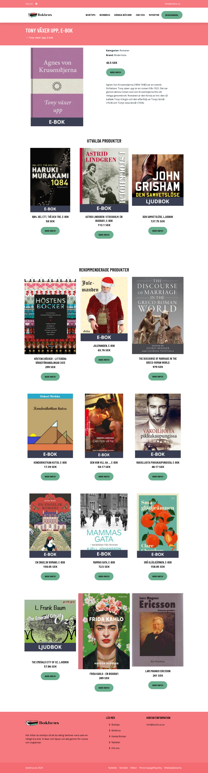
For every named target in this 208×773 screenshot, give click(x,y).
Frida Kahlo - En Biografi (104, 673)
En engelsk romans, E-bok (50, 562)
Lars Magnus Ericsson (158, 671)
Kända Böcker (123, 15)
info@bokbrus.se (172, 3)
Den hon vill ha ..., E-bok (104, 462)
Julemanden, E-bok (104, 345)
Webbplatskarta (172, 767)
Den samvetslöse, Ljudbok (158, 216)
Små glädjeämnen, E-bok (158, 562)
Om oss (115, 748)
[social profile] (36, 4)
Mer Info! (115, 72)
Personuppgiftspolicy (150, 767)
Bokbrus (105, 15)
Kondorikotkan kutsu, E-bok (50, 462)
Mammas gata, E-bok (104, 562)
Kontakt (123, 767)
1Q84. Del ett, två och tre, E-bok (50, 216)
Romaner (124, 50)
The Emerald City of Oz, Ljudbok (50, 662)
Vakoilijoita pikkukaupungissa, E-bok (157, 462)
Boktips (90, 15)
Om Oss (140, 15)
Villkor (133, 767)
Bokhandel (171, 15)
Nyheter (154, 15)
